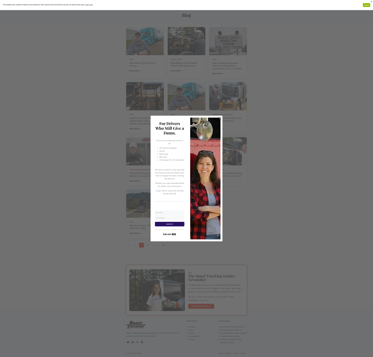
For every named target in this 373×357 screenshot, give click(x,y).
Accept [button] (366, 5)
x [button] (371, 1)
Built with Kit (169, 234)
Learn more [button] (89, 5)
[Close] (220, 118)
